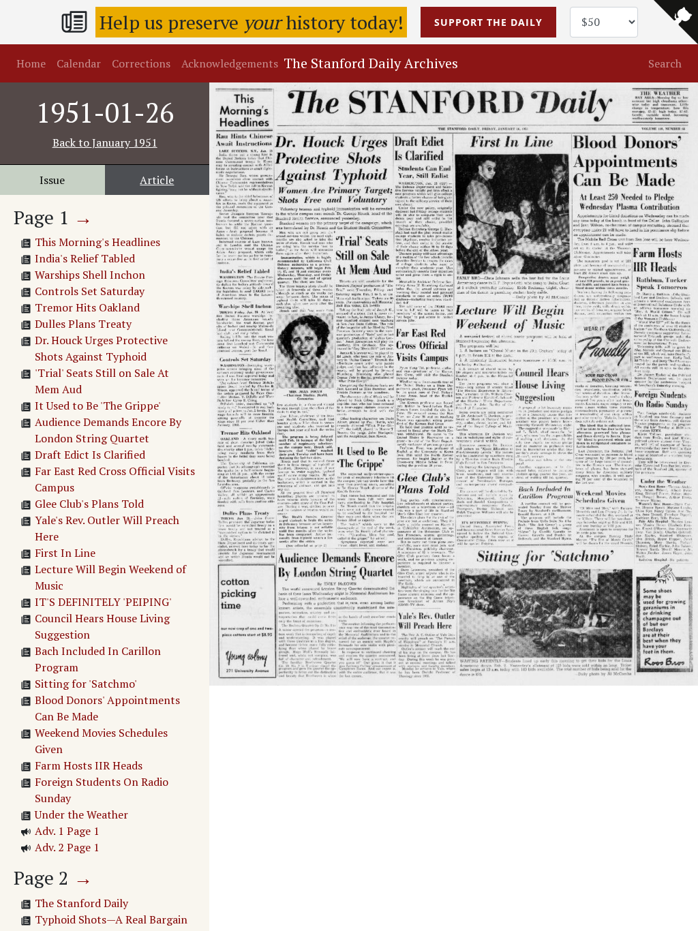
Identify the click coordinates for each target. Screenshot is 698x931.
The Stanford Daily (81, 903)
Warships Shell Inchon (90, 274)
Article (157, 179)
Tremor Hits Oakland (87, 307)
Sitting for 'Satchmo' (86, 683)
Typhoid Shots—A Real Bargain (111, 919)
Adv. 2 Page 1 (67, 847)
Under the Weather (81, 814)
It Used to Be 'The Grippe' (98, 405)
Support (488, 22)
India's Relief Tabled (85, 258)
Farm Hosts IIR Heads (88, 765)
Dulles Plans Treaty (83, 323)
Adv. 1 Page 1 (67, 830)
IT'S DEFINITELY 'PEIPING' (103, 601)
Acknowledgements (229, 63)
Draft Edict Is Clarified (90, 454)
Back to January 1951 (104, 142)
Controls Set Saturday (90, 291)
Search (665, 63)
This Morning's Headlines (97, 241)
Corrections (141, 63)
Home (31, 63)
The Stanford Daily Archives (371, 63)
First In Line (65, 552)
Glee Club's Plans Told (89, 503)
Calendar (79, 63)
